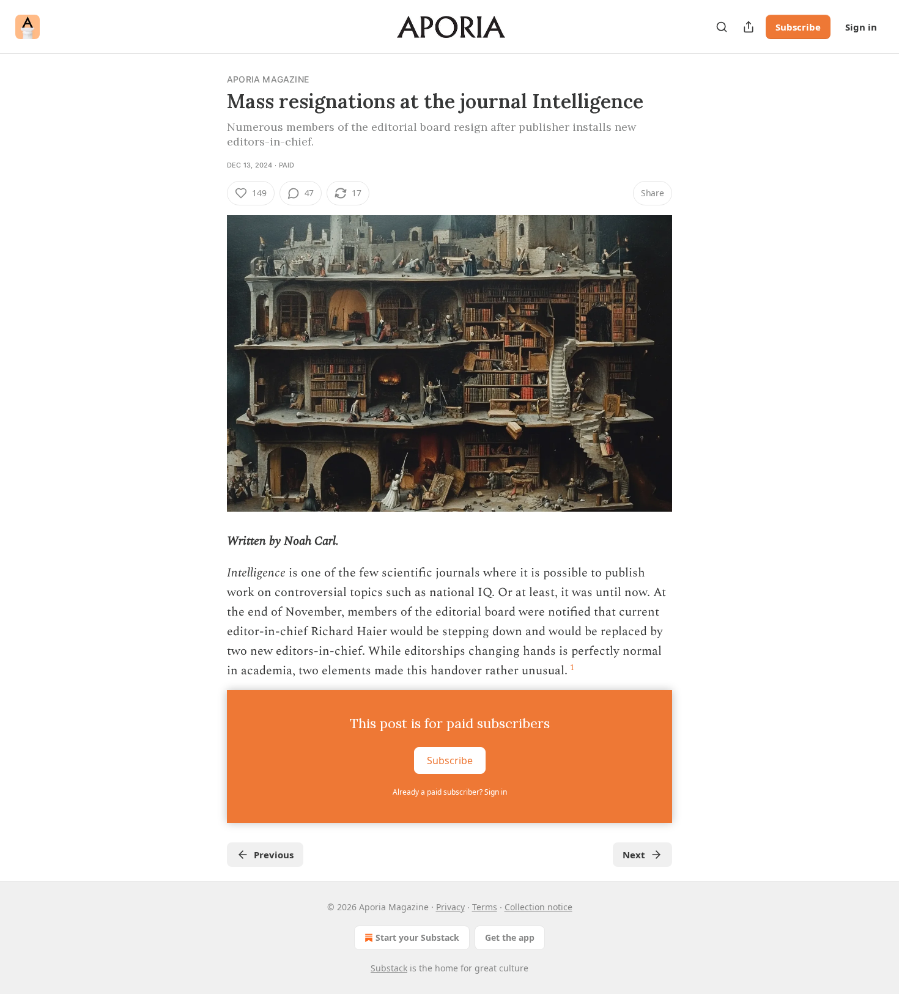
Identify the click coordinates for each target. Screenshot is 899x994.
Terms (484, 907)
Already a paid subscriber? (450, 792)
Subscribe (798, 27)
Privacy (450, 907)
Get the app (510, 937)
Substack (389, 968)
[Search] (721, 27)
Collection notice (538, 907)
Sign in (861, 27)
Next (634, 855)
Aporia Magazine (268, 79)
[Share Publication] (748, 27)
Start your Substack (417, 937)
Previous (274, 855)
